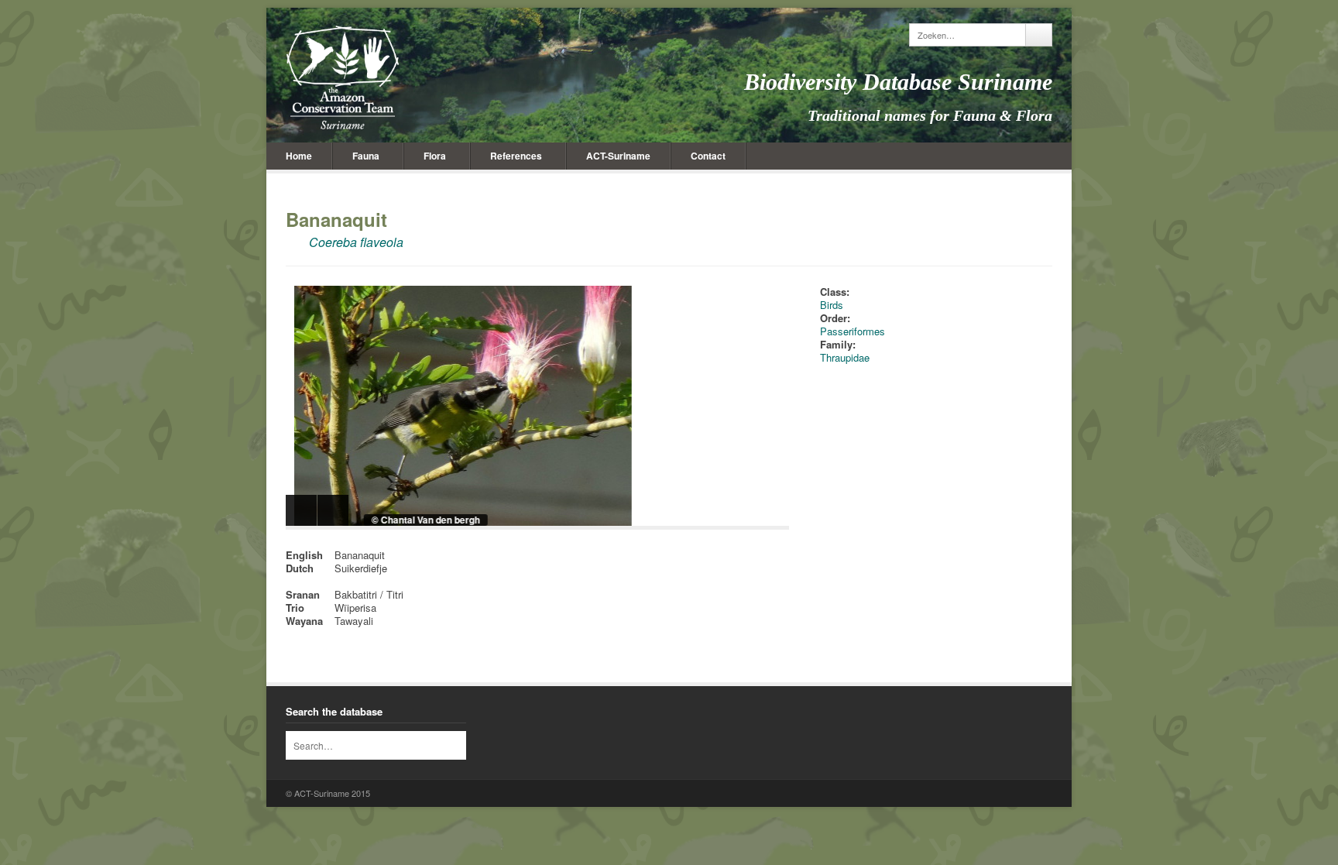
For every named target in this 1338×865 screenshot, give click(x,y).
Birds (831, 304)
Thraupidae (845, 357)
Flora (435, 156)
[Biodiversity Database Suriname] (343, 77)
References (516, 156)
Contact (708, 156)
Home (299, 156)
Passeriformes (852, 331)
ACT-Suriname (618, 156)
